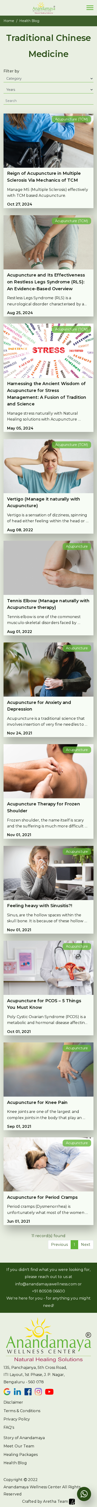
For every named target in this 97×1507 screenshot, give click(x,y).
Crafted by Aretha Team (45, 1501)
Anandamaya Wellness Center (32, 1487)
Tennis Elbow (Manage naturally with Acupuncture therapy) (48, 604)
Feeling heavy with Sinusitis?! (39, 905)
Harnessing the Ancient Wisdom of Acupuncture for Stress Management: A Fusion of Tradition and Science (46, 394)
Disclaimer (13, 1402)
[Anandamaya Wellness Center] (43, 8)
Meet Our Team (19, 1446)
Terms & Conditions (22, 1411)
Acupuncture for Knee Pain (37, 1102)
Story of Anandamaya (24, 1438)
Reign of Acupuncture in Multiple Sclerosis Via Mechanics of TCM (44, 177)
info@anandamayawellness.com (46, 1284)
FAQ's (9, 1427)
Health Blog (15, 1463)
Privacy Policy (17, 1419)
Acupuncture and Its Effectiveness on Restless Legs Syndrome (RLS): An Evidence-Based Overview (46, 281)
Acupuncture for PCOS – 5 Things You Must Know (44, 1004)
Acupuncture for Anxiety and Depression (39, 706)
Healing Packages (21, 1454)
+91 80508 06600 (48, 1291)
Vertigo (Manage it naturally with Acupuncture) (43, 502)
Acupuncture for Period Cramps (42, 1197)
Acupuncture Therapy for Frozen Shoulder (43, 807)
